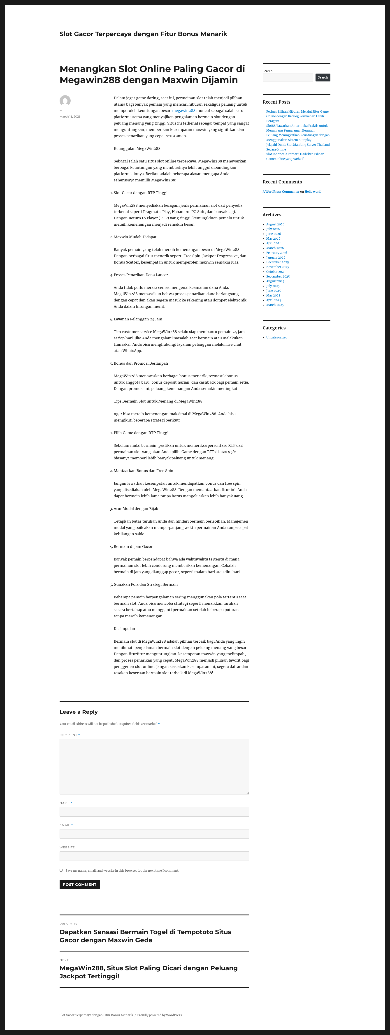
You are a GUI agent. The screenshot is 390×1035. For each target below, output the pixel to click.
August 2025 (275, 281)
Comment (70, 735)
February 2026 (276, 253)
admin (65, 110)
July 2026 (273, 229)
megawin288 (183, 110)
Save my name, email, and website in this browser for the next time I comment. (122, 871)
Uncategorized (276, 337)
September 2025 (278, 276)
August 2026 (275, 224)
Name (66, 803)
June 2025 (273, 291)
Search (268, 71)
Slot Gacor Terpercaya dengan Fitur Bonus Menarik (143, 34)
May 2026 (273, 239)
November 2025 (277, 267)
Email (66, 825)
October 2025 (276, 272)
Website (67, 847)
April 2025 (273, 300)
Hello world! (314, 192)
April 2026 (273, 243)
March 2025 (275, 305)
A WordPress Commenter (281, 192)
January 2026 (276, 257)
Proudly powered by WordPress (159, 1015)
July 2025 (273, 286)
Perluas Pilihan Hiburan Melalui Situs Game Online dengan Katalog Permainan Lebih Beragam (297, 116)
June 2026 (273, 234)
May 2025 (273, 295)
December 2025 (277, 262)
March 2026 (275, 248)
